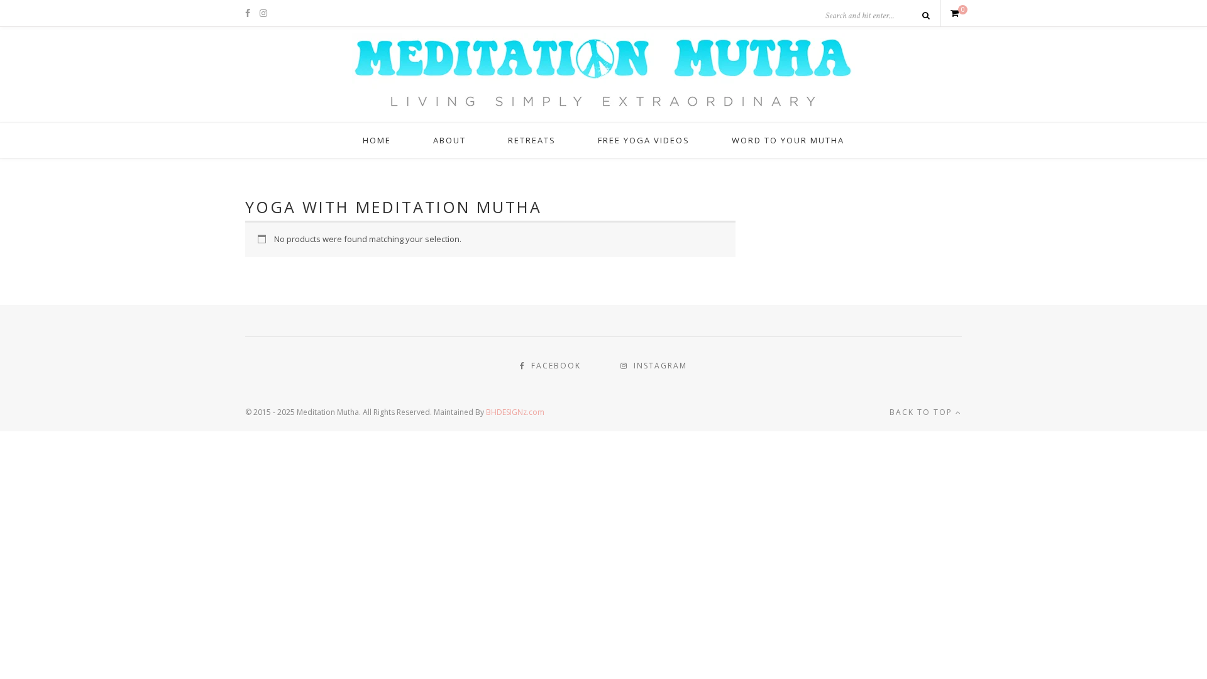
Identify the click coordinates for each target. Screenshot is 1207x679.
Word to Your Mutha (788, 140)
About (449, 140)
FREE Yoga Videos (644, 140)
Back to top (923, 412)
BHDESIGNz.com (515, 412)
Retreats (532, 140)
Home (377, 140)
